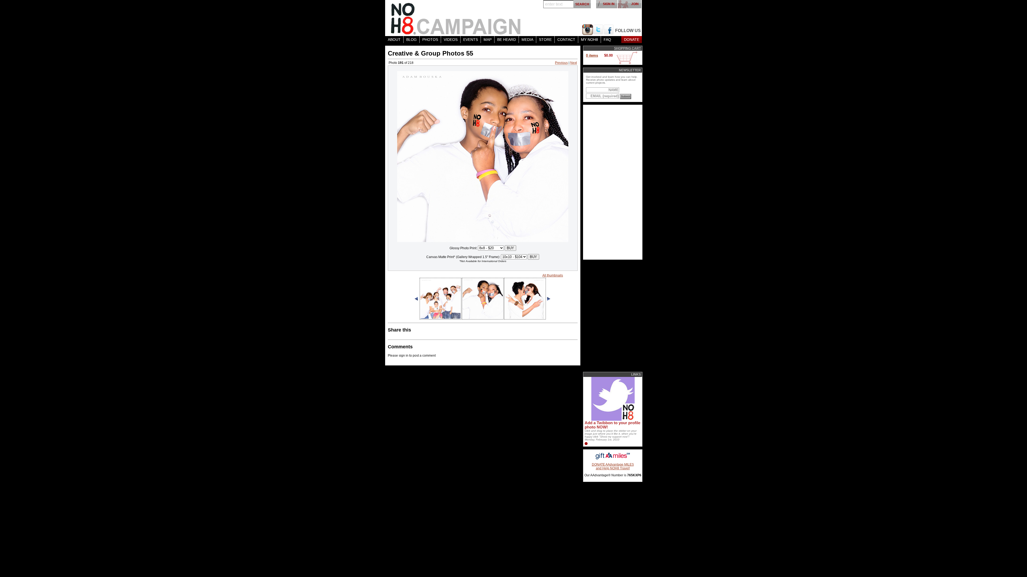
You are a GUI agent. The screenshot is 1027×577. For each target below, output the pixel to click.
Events (470, 39)
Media (527, 39)
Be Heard (506, 39)
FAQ (607, 39)
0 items (592, 55)
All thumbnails (552, 275)
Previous (561, 63)
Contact (566, 39)
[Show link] (612, 420)
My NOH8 (589, 39)
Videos (451, 39)
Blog (411, 39)
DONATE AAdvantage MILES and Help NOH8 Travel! (613, 466)
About (394, 39)
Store (545, 39)
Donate (631, 39)
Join (635, 4)
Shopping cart (627, 48)
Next (573, 63)
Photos (430, 39)
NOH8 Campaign (456, 18)
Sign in (609, 4)
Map (488, 39)
